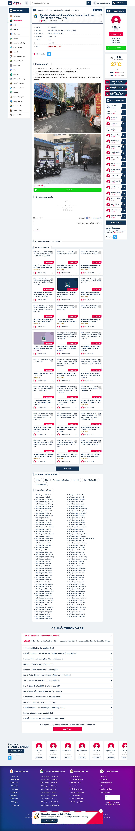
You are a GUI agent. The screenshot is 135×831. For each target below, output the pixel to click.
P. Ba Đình (14, 795)
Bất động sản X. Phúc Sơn (44, 586)
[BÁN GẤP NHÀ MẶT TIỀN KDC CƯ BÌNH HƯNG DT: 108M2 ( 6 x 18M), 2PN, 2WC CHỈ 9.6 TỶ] (44, 257)
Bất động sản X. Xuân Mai (77, 614)
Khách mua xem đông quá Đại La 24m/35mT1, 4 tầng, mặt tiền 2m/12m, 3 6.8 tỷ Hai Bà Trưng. (67, 428)
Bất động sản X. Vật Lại (43, 614)
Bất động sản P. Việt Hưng (44, 541)
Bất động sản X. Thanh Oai (77, 600)
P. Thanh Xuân (15, 805)
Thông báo (104, 779)
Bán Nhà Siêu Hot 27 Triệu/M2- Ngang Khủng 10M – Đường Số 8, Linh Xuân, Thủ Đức (44, 455)
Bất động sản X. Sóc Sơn (76, 593)
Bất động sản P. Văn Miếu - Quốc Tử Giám (81, 538)
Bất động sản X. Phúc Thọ (44, 589)
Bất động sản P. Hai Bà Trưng (78, 508)
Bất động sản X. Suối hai (76, 596)
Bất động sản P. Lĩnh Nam (77, 518)
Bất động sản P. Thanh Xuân (45, 534)
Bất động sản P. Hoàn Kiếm (44, 511)
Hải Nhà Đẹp (116, 27)
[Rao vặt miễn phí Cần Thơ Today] (116, 96)
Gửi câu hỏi (67, 729)
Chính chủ (51, 43)
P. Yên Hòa (14, 792)
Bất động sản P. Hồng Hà (44, 513)
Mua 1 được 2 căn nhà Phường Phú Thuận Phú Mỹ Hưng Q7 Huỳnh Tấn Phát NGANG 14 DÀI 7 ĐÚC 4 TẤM (43, 320)
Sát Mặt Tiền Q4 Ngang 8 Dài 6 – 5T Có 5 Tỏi (43, 374)
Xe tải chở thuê (76, 782)
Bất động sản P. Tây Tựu (76, 531)
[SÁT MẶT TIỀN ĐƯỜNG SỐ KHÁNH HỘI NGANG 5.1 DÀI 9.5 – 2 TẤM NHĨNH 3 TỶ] (91, 392)
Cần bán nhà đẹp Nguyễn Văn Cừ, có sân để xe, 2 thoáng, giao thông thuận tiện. (66, 293)
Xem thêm (67, 468)
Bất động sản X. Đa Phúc (76, 552)
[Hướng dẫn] (26, 3)
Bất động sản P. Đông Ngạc (44, 506)
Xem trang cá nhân (116, 34)
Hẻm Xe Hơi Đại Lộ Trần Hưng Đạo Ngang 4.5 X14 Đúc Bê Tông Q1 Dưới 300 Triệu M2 (90, 455)
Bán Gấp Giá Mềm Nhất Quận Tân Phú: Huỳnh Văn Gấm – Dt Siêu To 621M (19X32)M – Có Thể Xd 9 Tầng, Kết (90, 428)
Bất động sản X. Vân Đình (76, 612)
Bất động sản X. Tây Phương (77, 598)
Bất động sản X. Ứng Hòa (44, 612)
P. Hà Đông (48, 10)
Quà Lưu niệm (75, 795)
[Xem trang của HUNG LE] (82, 299)
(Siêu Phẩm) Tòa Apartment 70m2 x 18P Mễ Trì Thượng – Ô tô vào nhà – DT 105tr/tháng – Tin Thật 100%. (91, 347)
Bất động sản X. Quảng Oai (77, 591)
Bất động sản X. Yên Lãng (77, 616)
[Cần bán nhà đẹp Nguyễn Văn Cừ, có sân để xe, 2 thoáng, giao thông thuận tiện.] (67, 284)
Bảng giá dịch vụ (106, 782)
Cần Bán (68, 10)
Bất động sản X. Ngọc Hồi (44, 580)
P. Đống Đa (14, 789)
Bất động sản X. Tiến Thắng (77, 607)
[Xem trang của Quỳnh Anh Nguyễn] (58, 326)
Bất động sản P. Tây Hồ (76, 529)
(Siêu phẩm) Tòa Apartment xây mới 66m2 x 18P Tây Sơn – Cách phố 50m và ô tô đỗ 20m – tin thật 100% (67, 347)
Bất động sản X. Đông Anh (44, 559)
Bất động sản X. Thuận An (77, 605)
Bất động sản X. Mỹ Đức (43, 577)
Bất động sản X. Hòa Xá (76, 566)
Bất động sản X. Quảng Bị (76, 589)
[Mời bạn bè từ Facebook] (115, 237)
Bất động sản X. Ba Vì (43, 550)
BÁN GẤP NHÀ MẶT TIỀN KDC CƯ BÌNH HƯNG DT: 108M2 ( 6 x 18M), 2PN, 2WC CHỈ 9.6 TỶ (43, 266)
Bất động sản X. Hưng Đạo (77, 570)
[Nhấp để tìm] (89, 3)
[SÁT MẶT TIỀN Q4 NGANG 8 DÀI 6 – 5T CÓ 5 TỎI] (44, 365)
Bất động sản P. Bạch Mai (77, 495)
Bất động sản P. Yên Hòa (43, 545)
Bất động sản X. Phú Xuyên (77, 584)
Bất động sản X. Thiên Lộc (77, 602)
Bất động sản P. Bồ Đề (43, 497)
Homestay (74, 786)
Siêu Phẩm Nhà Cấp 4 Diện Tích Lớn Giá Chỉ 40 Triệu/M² (67, 266)
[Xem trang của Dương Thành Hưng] (58, 299)
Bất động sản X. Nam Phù (76, 577)
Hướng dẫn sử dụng (107, 789)
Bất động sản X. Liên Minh (44, 575)
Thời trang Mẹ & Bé (77, 802)
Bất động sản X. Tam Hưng (44, 598)
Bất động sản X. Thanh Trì (44, 602)
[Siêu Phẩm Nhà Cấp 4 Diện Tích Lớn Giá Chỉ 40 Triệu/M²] (67, 257)
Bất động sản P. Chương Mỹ (44, 499)
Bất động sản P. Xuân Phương (78, 543)
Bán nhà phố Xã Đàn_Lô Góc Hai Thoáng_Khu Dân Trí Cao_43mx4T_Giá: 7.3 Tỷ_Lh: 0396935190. (43, 428)
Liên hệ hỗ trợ (105, 792)
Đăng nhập (98, 218)
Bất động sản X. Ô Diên (43, 582)
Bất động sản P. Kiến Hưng (44, 515)
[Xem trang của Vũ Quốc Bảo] (35, 272)
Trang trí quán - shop (77, 792)
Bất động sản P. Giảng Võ (76, 506)
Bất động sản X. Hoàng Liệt (77, 568)
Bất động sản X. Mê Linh (76, 575)
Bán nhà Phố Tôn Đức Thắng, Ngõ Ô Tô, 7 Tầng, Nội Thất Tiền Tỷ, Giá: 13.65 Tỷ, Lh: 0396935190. (91, 374)
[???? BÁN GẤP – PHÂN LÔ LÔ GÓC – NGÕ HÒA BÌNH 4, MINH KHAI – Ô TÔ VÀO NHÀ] (44, 392)
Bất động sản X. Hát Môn (44, 563)
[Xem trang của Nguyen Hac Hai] (58, 272)
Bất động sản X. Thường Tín (44, 607)
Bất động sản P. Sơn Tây (43, 529)
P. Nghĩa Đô (14, 786)
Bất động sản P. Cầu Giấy (76, 497)
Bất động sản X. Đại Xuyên (77, 554)
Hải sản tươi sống (76, 789)
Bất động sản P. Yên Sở (43, 547)
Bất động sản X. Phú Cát (76, 582)
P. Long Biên (14, 776)
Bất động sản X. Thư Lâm (44, 605)
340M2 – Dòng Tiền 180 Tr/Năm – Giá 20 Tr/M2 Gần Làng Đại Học (66, 320)
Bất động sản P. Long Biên (44, 520)
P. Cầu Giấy (14, 782)
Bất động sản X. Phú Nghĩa (44, 584)
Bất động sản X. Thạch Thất (44, 600)
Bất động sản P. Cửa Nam (76, 499)
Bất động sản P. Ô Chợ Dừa (77, 522)
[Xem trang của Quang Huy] (35, 353)
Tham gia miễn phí (49, 820)
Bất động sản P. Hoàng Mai (77, 511)
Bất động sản (58, 10)
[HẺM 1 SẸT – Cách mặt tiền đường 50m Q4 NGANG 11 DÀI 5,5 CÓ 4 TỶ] (91, 284)
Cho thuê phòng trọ (77, 779)
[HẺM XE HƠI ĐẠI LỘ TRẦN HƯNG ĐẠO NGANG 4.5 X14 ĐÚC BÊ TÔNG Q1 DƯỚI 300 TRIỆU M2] (91, 446)
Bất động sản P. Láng (42, 518)
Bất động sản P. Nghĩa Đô (76, 520)
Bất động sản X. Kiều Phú (44, 573)
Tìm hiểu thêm (118, 233)
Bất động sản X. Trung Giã (77, 609)
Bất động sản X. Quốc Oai (44, 593)
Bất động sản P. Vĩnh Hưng (77, 541)
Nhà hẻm (76, 10)
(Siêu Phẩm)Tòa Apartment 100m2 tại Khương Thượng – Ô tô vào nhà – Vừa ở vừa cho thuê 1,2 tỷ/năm (43, 293)
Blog (102, 786)
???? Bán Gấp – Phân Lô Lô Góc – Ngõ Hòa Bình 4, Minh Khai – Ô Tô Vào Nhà (42, 401)
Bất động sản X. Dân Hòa (44, 552)
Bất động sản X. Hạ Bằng (76, 561)
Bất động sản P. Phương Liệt (77, 527)
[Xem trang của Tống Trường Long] (58, 380)
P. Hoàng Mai (15, 779)
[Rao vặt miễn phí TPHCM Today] (116, 84)
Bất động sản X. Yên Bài (43, 616)
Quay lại (97, 10)
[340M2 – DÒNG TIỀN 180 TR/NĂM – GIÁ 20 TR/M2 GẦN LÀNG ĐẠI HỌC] (67, 311)
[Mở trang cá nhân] (108, 107)
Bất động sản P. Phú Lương (77, 524)
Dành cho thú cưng (77, 799)
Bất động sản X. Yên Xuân (44, 618)
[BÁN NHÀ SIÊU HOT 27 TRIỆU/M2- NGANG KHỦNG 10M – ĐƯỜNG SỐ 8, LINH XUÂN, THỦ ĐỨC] (44, 446)
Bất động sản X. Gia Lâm (43, 561)
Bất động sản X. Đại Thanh (44, 554)
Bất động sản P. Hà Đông (44, 508)
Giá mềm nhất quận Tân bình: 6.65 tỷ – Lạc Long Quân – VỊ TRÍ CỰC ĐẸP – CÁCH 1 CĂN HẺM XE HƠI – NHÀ (66, 374)
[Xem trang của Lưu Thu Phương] (35, 407)
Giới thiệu (104, 776)
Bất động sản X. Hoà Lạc (76, 563)
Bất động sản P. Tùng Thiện (77, 536)
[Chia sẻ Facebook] (49, 54)
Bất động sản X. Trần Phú (44, 609)
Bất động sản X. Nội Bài (76, 580)
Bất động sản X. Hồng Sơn (44, 570)
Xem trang (39, 757)
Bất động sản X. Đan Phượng (45, 557)
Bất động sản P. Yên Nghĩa (77, 545)
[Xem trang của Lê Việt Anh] (82, 380)
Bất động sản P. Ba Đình (43, 495)
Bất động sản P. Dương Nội (44, 502)
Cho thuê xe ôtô (76, 776)
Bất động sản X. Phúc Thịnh (77, 586)
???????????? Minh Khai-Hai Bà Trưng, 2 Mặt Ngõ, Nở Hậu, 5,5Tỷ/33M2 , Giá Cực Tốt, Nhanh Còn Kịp (43, 347)
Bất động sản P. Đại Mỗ (76, 502)
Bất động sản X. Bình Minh (77, 550)
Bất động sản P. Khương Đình (78, 513)
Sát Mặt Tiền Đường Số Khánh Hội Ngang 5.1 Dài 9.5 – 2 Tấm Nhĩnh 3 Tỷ (90, 401)
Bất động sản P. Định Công (44, 504)
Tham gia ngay (116, 222)
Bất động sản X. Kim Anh (76, 573)
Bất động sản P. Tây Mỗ (43, 531)
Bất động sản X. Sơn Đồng (44, 596)
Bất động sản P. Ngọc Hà (43, 522)
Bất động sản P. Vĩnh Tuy (43, 543)
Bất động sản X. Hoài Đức (44, 568)
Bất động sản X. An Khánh (77, 547)
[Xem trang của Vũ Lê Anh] (58, 434)
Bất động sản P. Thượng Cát (77, 534)
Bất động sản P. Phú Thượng (45, 527)
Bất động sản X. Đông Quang (78, 559)
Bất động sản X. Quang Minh (45, 591)
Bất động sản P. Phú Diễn (44, 524)
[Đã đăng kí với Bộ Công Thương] (112, 799)
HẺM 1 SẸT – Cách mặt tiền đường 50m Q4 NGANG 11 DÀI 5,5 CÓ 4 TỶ (90, 293)
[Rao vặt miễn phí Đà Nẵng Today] (116, 90)
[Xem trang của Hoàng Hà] (35, 299)
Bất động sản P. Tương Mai (44, 538)
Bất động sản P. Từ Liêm (43, 536)
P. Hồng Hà (14, 802)
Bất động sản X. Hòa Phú (43, 566)
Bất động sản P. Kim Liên (76, 515)
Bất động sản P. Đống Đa (76, 504)
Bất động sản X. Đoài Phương (78, 557)
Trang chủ (39, 10)
